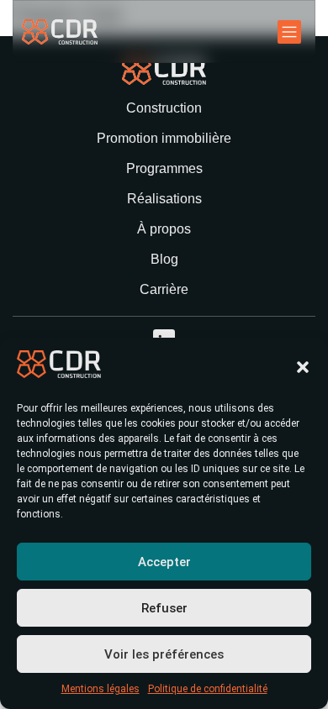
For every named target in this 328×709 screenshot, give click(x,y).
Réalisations (164, 199)
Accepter (164, 562)
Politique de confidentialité (207, 689)
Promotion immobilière (164, 138)
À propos (164, 229)
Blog (164, 259)
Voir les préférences (164, 654)
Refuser (164, 608)
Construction (164, 108)
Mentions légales (100, 689)
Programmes (164, 168)
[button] (302, 367)
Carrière (164, 289)
